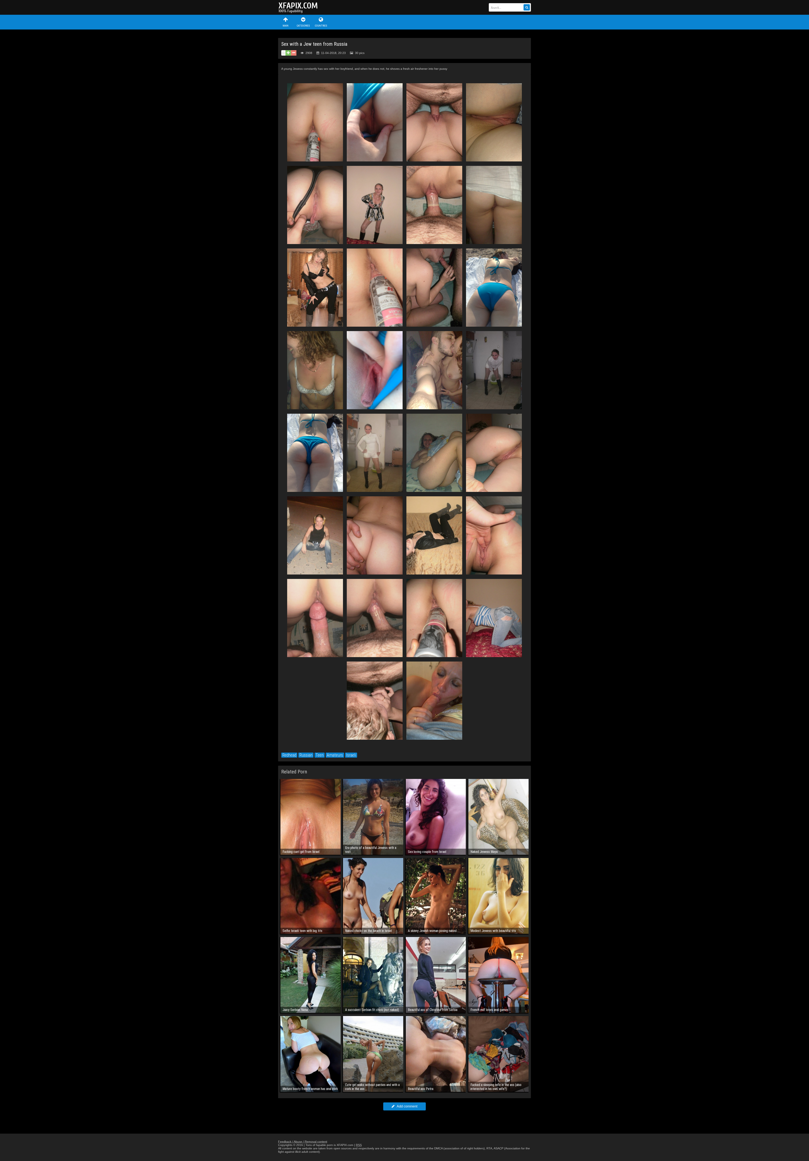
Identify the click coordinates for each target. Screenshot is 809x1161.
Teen (320, 755)
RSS (359, 1145)
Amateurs (335, 755)
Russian (305, 755)
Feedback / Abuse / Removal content (302, 1141)
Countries (321, 25)
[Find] (527, 7)
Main (285, 25)
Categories (303, 25)
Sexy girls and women (299, 7)
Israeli (351, 755)
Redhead (289, 755)
